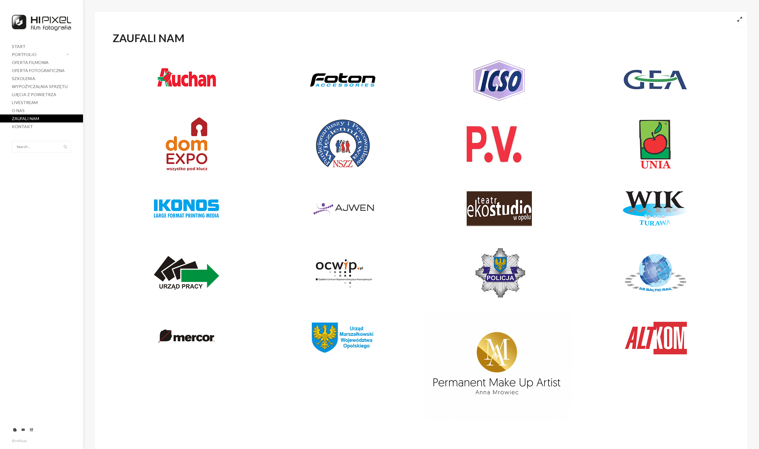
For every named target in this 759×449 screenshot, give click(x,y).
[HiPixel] (41, 21)
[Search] (65, 147)
